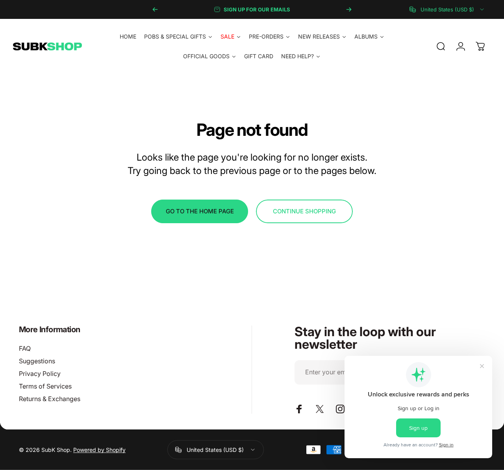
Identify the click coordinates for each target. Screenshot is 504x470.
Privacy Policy (40, 373)
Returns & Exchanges (49, 399)
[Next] (349, 9)
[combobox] (447, 9)
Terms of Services (45, 386)
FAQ (25, 348)
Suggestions (37, 361)
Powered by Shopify (99, 449)
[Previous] (155, 9)
